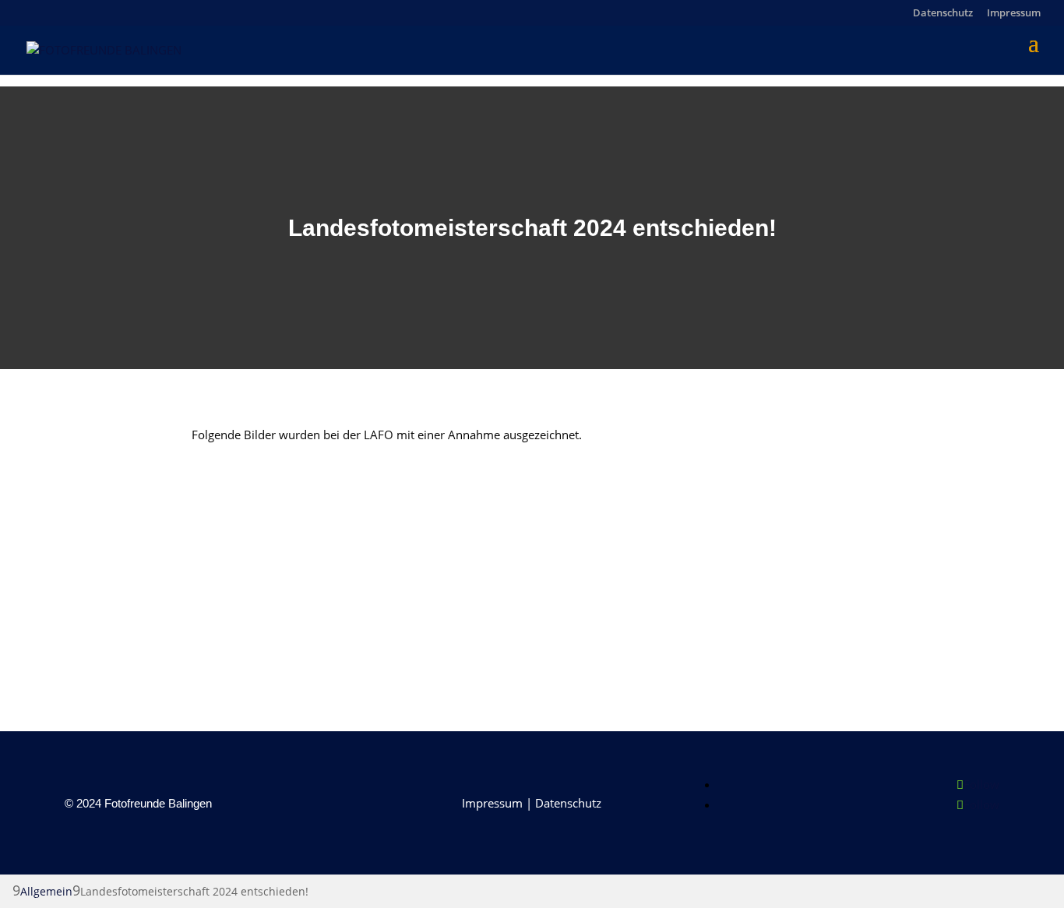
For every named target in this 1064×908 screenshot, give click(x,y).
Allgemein (46, 891)
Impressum (1014, 13)
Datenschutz (943, 13)
